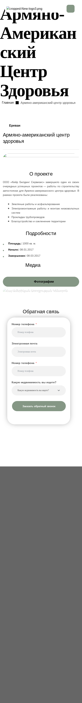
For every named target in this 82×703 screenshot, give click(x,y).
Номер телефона (23, 324)
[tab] (41, 282)
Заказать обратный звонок (39, 406)
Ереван (14, 125)
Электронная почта (24, 343)
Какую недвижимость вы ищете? (34, 382)
